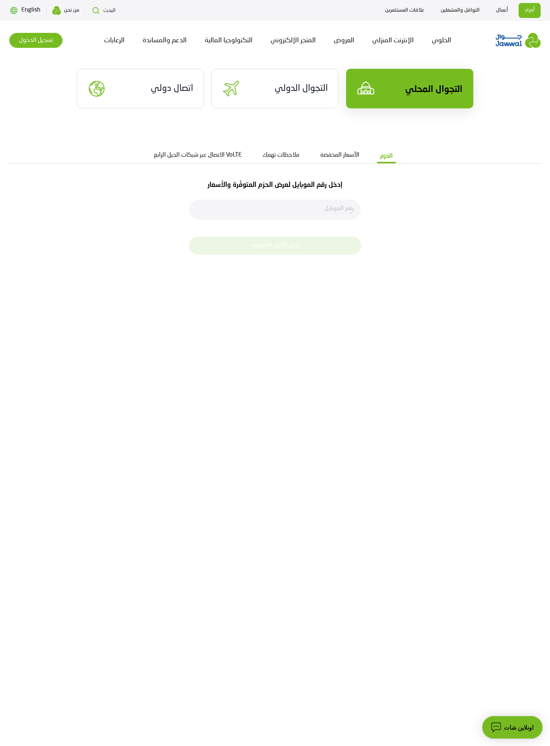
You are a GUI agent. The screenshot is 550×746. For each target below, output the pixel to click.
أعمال (502, 10)
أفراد (530, 10)
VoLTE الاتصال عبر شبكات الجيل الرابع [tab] (198, 155)
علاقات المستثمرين (404, 10)
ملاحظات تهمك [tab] (281, 155)
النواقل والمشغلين (460, 10)
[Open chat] (512, 727)
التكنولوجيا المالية (229, 40)
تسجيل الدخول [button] (36, 40)
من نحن (71, 10)
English (30, 10)
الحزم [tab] (386, 155)
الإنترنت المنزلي (393, 40)
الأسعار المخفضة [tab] (339, 155)
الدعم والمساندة (165, 40)
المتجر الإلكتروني (293, 40)
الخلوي (441, 40)
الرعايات (114, 40)
